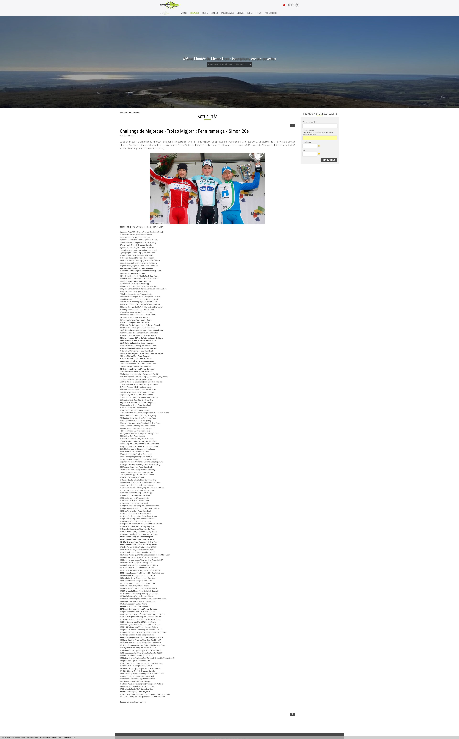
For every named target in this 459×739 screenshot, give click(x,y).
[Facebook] (293, 5)
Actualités (194, 13)
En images (240, 13)
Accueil (184, 13)
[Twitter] (289, 5)
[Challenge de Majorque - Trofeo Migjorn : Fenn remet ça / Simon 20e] (207, 188)
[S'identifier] (284, 5)
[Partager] (297, 5)
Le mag (250, 13)
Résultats (214, 13)
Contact (259, 13)
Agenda (205, 13)
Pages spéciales (227, 13)
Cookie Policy (67, 737)
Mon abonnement (271, 13)
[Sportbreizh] (165, 13)
